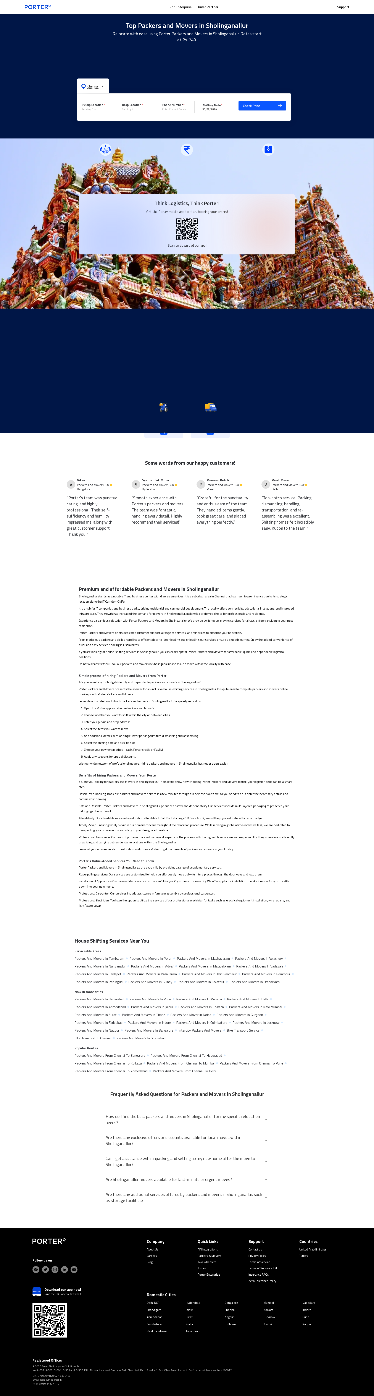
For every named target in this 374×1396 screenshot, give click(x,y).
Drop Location (131, 104)
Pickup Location (92, 104)
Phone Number (172, 104)
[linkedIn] (64, 1269)
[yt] (74, 1269)
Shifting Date (212, 105)
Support (343, 7)
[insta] (55, 1269)
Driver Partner (207, 7)
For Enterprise (181, 7)
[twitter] (45, 1269)
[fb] (35, 1269)
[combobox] (95, 109)
